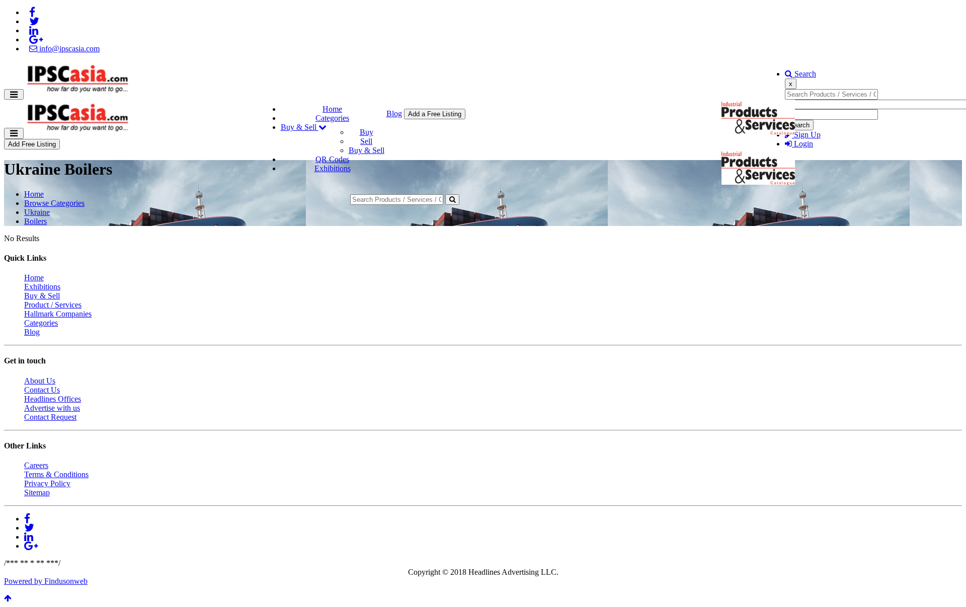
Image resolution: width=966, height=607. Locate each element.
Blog (394, 113)
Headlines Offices (52, 399)
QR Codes (332, 159)
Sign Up (806, 134)
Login (802, 143)
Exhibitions (332, 168)
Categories (332, 118)
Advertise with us (52, 408)
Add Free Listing (32, 144)
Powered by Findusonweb (46, 581)
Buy (366, 132)
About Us (39, 380)
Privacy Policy (47, 483)
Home (332, 109)
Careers (36, 465)
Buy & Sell (299, 127)
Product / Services (53, 304)
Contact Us (42, 390)
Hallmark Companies (58, 314)
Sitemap (37, 492)
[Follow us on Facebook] (32, 12)
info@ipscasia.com (68, 48)
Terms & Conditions (56, 474)
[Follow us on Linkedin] (33, 30)
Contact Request (50, 417)
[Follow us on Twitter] (34, 21)
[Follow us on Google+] (36, 39)
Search (804, 73)
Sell (366, 141)
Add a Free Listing (434, 114)
